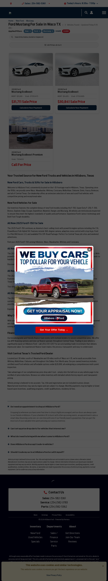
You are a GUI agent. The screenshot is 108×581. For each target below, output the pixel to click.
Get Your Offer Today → (54, 329)
